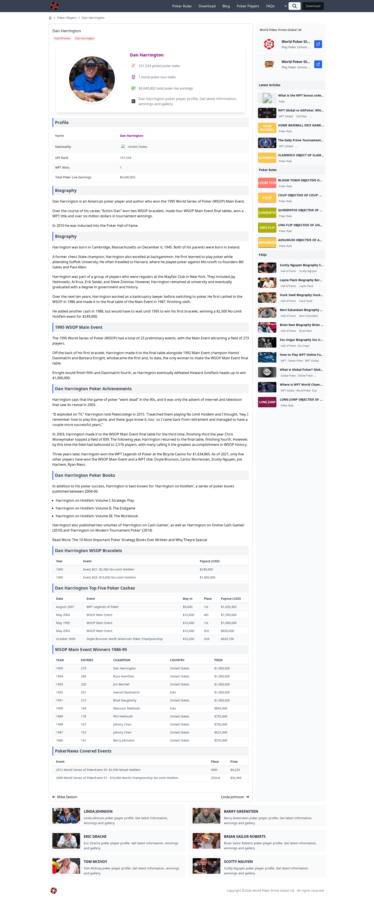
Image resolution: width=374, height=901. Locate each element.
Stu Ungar (304, 346)
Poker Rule (285, 131)
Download (207, 6)
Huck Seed (305, 301)
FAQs (270, 6)
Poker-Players (67, 18)
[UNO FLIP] (267, 227)
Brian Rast (305, 331)
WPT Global (286, 116)
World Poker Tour (306, 390)
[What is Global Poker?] (267, 372)
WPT (283, 361)
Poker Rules (182, 6)
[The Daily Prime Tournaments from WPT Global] (267, 143)
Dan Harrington (93, 18)
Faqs (282, 101)
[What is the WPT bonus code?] (267, 98)
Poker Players (248, 6)
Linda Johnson (232, 797)
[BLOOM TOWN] (267, 183)
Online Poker (295, 361)
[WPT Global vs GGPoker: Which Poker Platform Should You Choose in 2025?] (267, 113)
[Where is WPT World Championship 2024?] (267, 387)
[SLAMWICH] (267, 158)
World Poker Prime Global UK (273, 890)
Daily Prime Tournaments (311, 146)
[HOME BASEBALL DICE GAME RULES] (267, 128)
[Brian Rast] (267, 327)
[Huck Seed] (267, 297)
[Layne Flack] (267, 282)
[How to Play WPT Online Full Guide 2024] (267, 357)
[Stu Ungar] (267, 342)
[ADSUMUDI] (267, 242)
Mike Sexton (67, 797)
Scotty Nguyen (308, 271)
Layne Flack (306, 286)
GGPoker (301, 116)
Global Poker (288, 375)
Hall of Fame (288, 271)
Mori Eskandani (308, 316)
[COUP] (267, 198)
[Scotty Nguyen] (267, 268)
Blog (226, 6)
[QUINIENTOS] (267, 213)
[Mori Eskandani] (267, 312)
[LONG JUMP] (267, 402)
